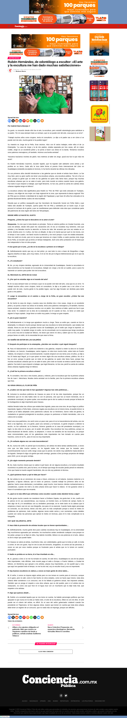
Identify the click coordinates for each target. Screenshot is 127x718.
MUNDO (68, 26)
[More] (42, 120)
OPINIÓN (55, 26)
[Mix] (27, 120)
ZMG (62, 26)
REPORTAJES (78, 26)
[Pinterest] (24, 120)
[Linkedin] (20, 120)
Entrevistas (89, 26)
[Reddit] (16, 120)
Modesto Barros (21, 71)
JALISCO (36, 26)
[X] (13, 120)
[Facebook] (9, 120)
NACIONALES (46, 26)
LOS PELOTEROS (87, 701)
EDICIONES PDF (100, 701)
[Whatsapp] (31, 120)
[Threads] (35, 120)
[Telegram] (38, 120)
